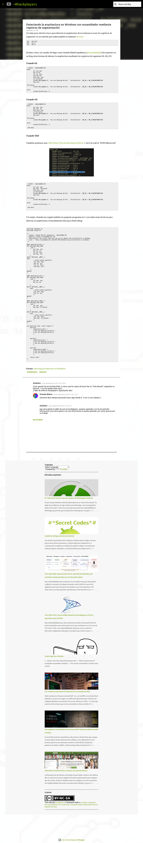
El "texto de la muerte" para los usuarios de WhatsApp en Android (69, 498)
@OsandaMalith (94, 52)
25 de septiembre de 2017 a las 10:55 (54, 383)
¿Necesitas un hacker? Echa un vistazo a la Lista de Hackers (66, 771)
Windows (43, 372)
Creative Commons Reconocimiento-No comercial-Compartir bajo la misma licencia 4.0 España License (71, 804)
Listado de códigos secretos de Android (59, 536)
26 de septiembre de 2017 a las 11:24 (65, 394)
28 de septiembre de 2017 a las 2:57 (60, 406)
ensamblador (32, 372)
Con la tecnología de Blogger (73, 840)
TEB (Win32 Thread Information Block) (65, 143)
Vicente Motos (46, 394)
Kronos (79, 37)
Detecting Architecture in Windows (50, 369)
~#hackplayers (25, 4)
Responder (38, 420)
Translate (63, 469)
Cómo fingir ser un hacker (54, 656)
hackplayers (60, 802)
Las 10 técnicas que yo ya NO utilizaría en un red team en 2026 (67, 691)
